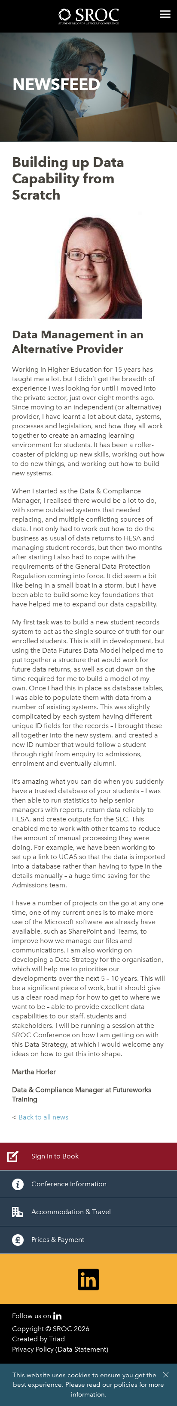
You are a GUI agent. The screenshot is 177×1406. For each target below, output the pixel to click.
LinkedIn (57, 1315)
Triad (57, 1339)
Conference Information (69, 1184)
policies (125, 1384)
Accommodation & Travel (71, 1212)
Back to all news (43, 1117)
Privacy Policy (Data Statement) (60, 1349)
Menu (165, 14)
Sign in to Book (55, 1156)
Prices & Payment (57, 1240)
